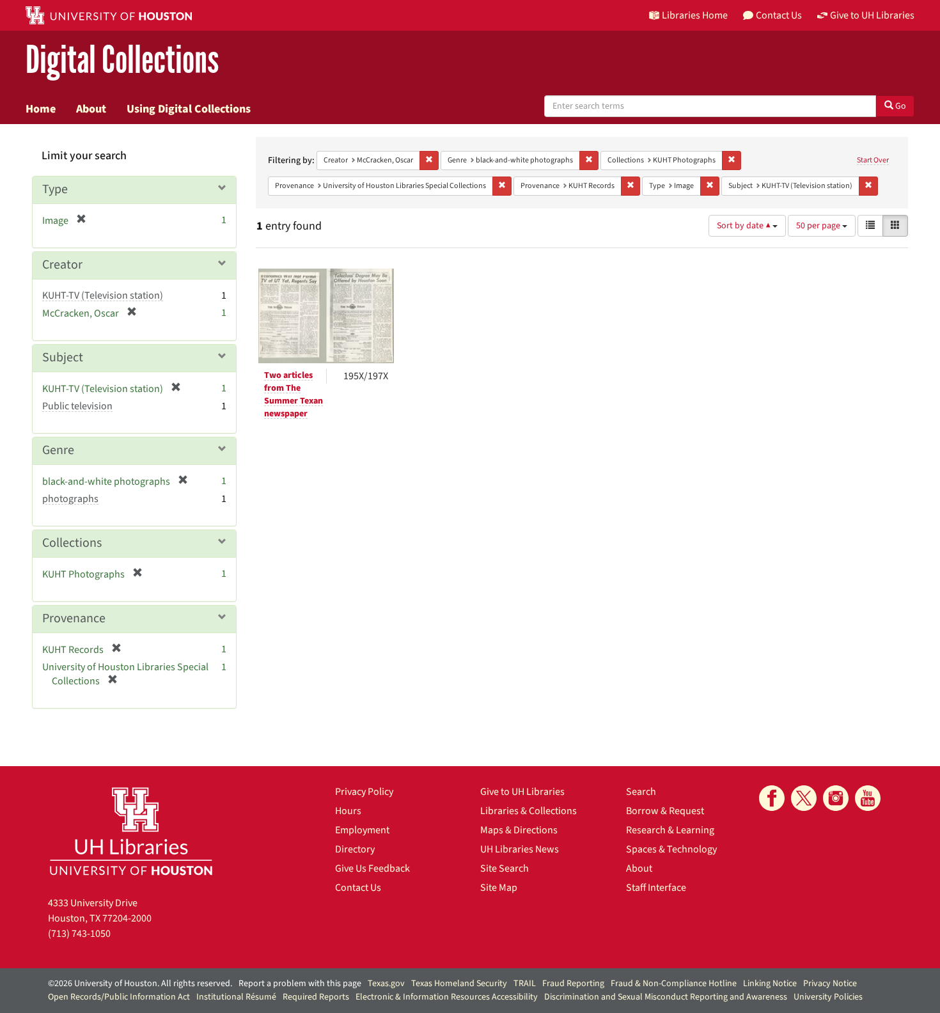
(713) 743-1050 (79, 934)
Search (641, 792)
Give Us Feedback (372, 868)
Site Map (498, 888)
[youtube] (868, 798)
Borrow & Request (665, 811)
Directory (355, 849)
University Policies (828, 997)
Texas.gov (386, 983)
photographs (70, 499)
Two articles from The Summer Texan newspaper (293, 394)
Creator (62, 265)
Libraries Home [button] (695, 15)
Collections (72, 543)
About (91, 108)
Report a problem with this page (300, 983)
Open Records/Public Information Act (119, 997)
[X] (804, 798)
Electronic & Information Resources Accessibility (447, 997)
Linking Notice (770, 983)
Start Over (873, 160)
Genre (58, 450)
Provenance (74, 618)
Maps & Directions (519, 830)
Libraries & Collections (528, 811)
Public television (77, 406)
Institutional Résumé (236, 997)
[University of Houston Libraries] (131, 831)
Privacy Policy (364, 792)
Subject (62, 357)
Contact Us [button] (779, 15)
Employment (362, 830)
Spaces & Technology (671, 849)
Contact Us (358, 888)
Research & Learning (670, 830)
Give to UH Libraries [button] (872, 15)
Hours (348, 811)
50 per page (819, 225)
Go (899, 106)
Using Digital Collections (189, 108)
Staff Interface (656, 888)
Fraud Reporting (573, 983)
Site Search (504, 868)
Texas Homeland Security (459, 983)
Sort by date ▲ (744, 225)
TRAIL (524, 983)
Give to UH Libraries (522, 792)
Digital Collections (122, 60)
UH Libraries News (519, 849)
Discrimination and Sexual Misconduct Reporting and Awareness (665, 997)
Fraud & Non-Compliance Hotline (674, 983)
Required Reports (316, 997)
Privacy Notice (830, 983)
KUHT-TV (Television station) (102, 295)
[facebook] (772, 798)
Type (55, 189)
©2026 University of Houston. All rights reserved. (140, 983)
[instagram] (836, 798)
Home (41, 108)
